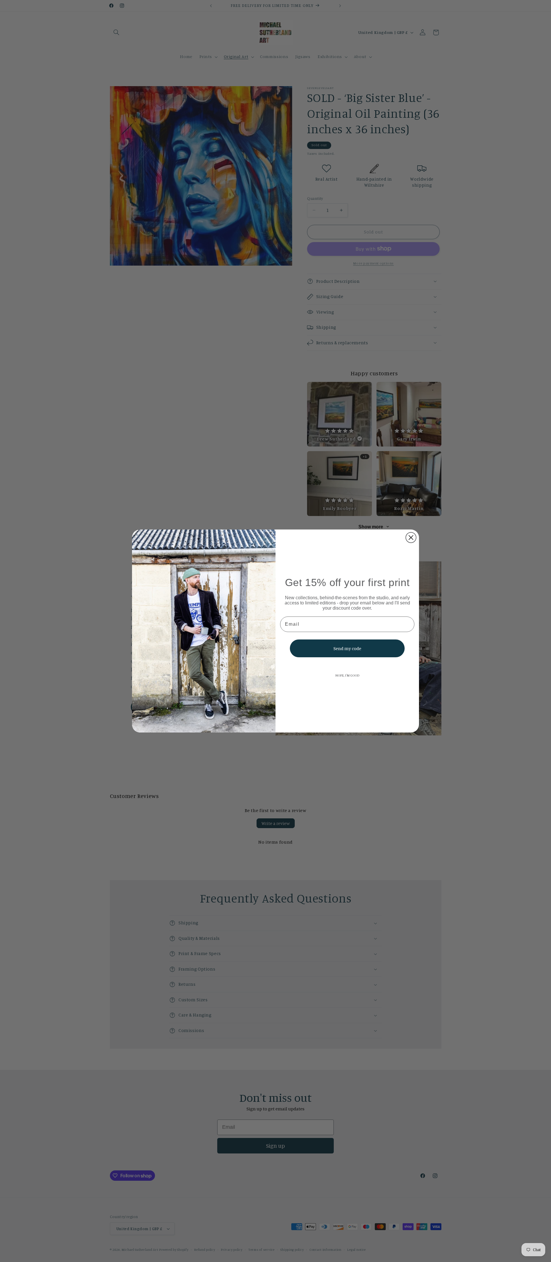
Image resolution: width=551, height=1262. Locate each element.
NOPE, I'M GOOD (347, 675)
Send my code (347, 648)
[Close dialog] (411, 537)
